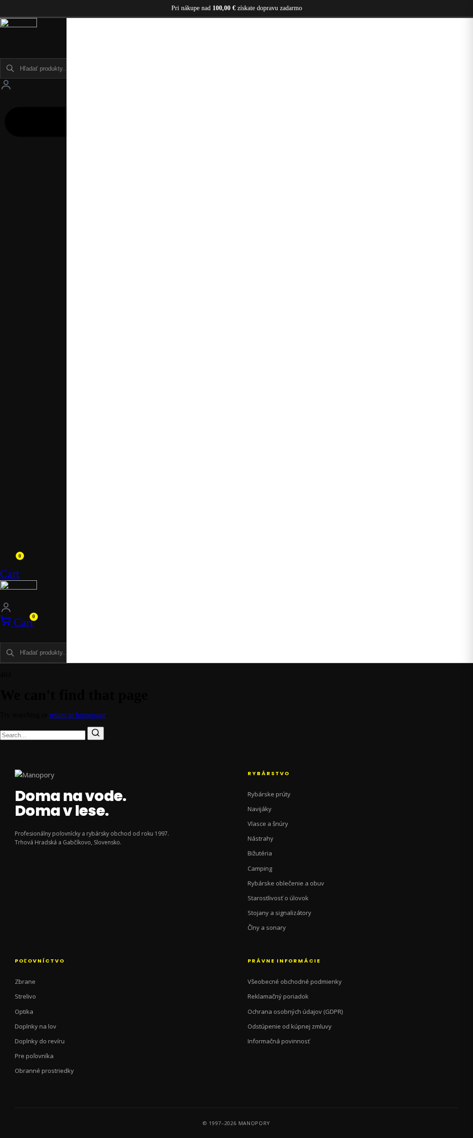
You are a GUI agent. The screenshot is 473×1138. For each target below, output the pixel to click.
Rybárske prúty (269, 794)
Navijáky (260, 809)
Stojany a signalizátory (279, 913)
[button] (236, 46)
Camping (260, 868)
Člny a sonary (267, 927)
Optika (24, 1011)
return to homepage (77, 715)
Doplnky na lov (35, 1026)
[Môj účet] (6, 84)
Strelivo (25, 996)
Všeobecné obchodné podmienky (295, 981)
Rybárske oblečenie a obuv (286, 883)
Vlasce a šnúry (268, 823)
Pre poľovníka (34, 1056)
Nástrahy (260, 838)
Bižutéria (260, 853)
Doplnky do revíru (40, 1041)
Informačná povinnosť (279, 1041)
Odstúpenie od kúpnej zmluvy (290, 1026)
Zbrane (25, 981)
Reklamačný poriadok (278, 996)
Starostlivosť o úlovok (278, 898)
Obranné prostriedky (44, 1070)
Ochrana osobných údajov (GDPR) (295, 1011)
